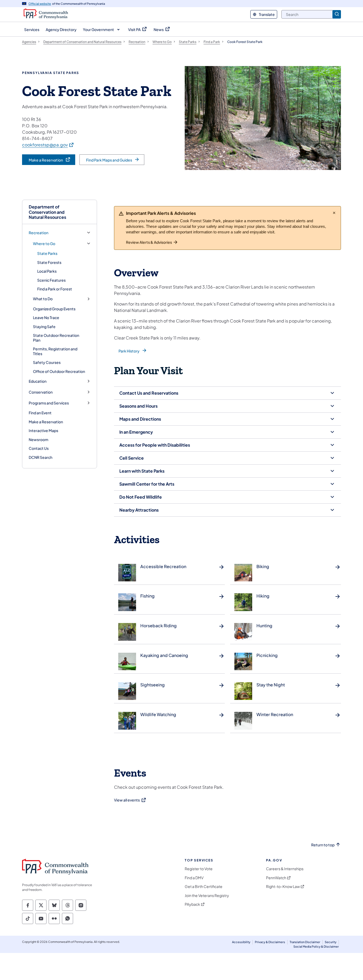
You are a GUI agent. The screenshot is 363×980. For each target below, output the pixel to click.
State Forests (49, 262)
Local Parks (47, 271)
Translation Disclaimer (305, 942)
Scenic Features (51, 280)
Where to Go (44, 243)
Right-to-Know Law (283, 886)
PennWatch (276, 878)
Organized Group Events (54, 308)
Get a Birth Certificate (203, 886)
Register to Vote (199, 868)
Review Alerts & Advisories (149, 242)
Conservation (41, 392)
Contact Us (39, 448)
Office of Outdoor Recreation (59, 371)
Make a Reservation (46, 421)
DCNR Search (40, 457)
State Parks (47, 253)
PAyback (192, 904)
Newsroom (38, 439)
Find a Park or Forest (54, 288)
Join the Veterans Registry (207, 895)
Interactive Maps (43, 430)
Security (330, 942)
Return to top (323, 845)
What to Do (43, 299)
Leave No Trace (46, 317)
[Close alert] (334, 213)
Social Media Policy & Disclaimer (316, 946)
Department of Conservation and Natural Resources (47, 212)
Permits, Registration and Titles (55, 351)
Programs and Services (49, 403)
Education (38, 381)
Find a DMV (194, 878)
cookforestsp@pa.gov (48, 144)
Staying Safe (44, 326)
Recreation (38, 232)
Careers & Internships (284, 868)
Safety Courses (47, 362)
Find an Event (40, 412)
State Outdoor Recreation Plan (56, 337)
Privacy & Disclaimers (270, 942)
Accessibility (241, 942)
